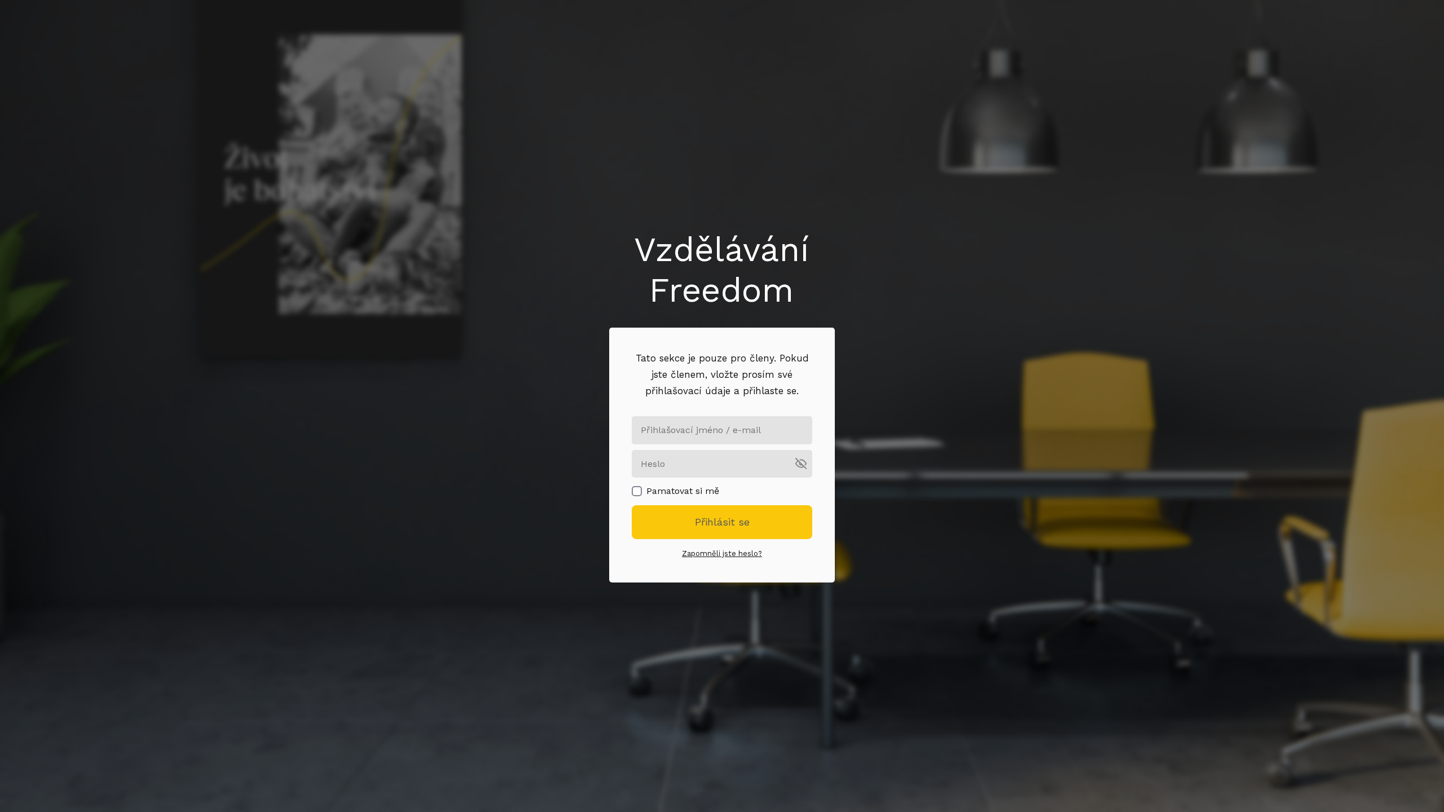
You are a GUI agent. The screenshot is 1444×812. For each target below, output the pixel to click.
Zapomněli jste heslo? (722, 553)
